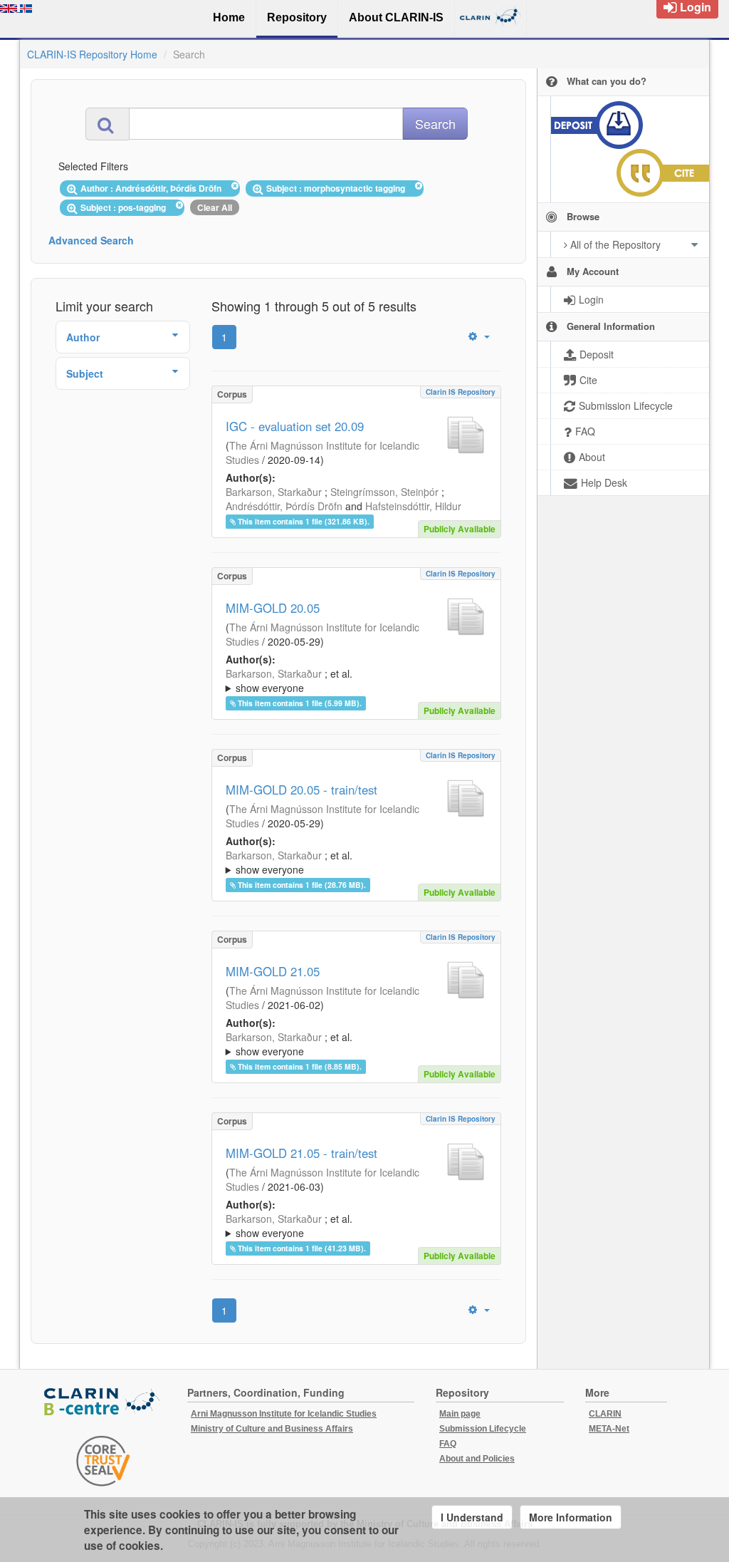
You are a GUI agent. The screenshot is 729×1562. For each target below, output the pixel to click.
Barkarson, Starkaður (274, 492)
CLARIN (605, 1414)
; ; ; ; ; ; (352, 680)
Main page (460, 1414)
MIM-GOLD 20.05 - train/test (301, 789)
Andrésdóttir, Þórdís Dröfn (284, 506)
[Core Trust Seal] (103, 1461)
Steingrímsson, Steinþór (384, 492)
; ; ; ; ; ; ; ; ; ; (353, 1044)
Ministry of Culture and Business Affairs (272, 1429)
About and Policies (477, 1459)
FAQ (447, 1444)
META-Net (609, 1429)
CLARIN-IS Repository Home (92, 54)
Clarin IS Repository (460, 392)
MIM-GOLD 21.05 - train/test (301, 1153)
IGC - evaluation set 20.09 (295, 426)
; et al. (289, 680)
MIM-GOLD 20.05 (273, 607)
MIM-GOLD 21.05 (273, 971)
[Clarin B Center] (103, 1403)
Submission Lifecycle (482, 1429)
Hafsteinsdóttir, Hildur (413, 506)
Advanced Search (91, 240)
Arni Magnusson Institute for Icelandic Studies (284, 1414)
